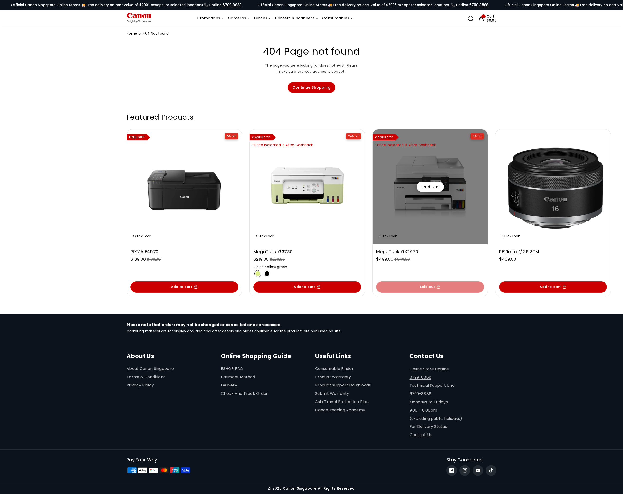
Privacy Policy (140, 385)
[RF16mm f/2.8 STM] (553, 186)
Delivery (229, 385)
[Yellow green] (257, 273)
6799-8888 (420, 377)
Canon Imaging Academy (340, 410)
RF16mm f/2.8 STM (519, 251)
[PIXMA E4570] (184, 186)
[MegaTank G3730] (307, 186)
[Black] (267, 273)
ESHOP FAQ (232, 368)
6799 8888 (232, 4)
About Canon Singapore (150, 368)
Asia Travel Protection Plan (342, 401)
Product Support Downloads (343, 385)
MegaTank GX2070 (397, 251)
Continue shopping (311, 87)
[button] (210, 18)
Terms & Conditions (146, 377)
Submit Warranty (332, 393)
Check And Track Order (244, 393)
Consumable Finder (334, 368)
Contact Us (421, 435)
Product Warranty (333, 377)
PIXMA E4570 (144, 251)
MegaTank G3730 (273, 251)
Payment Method (238, 377)
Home (132, 33)
